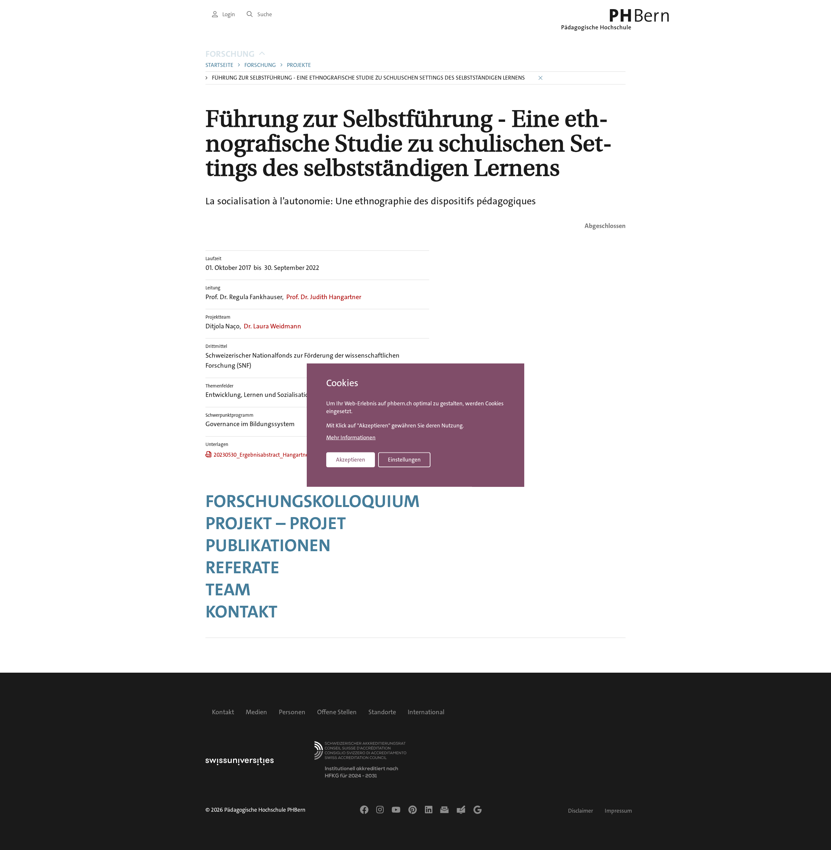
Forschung (229, 54)
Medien (256, 712)
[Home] (615, 20)
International (426, 712)
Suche (264, 14)
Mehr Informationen (351, 437)
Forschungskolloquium (312, 501)
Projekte (299, 65)
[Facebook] (364, 810)
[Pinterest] (412, 810)
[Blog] (461, 810)
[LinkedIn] (428, 810)
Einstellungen (404, 459)
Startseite (219, 65)
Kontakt (241, 611)
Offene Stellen (337, 712)
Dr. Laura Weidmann (272, 326)
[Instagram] (380, 810)
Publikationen (267, 545)
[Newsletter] (444, 810)
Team (227, 589)
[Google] (477, 810)
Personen (292, 712)
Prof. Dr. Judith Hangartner (323, 297)
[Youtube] (396, 810)
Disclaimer (580, 811)
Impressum (618, 811)
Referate (242, 567)
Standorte (382, 712)
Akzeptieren (350, 459)
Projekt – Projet (275, 523)
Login (228, 14)
